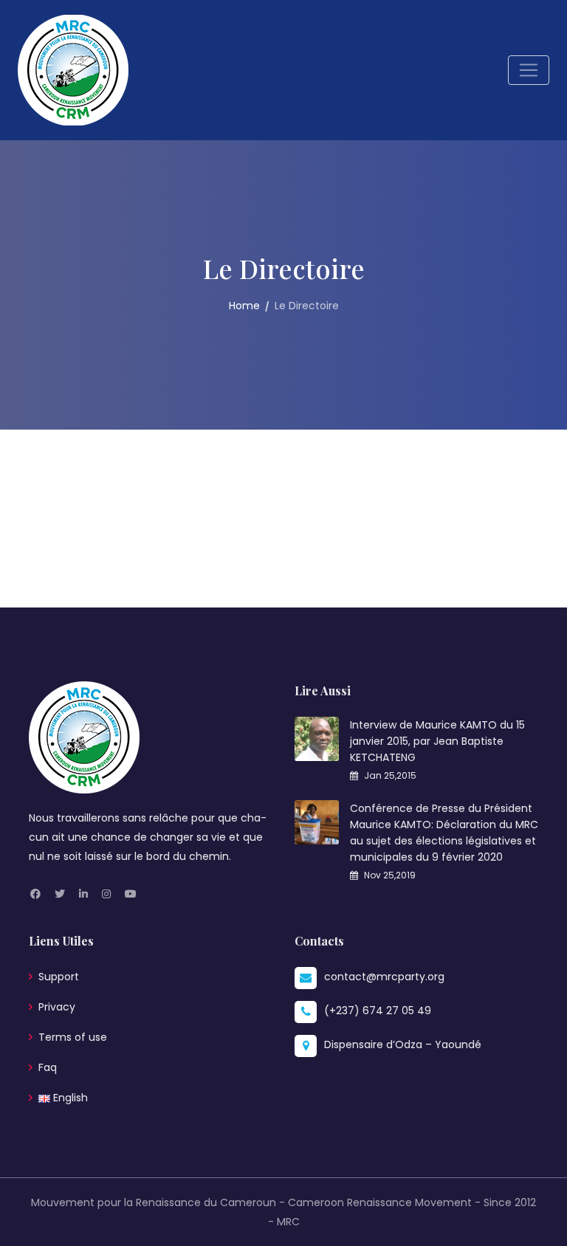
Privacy (56, 1006)
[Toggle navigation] (528, 70)
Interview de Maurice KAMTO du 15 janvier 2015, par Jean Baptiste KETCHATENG (437, 741)
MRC (288, 1221)
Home (244, 305)
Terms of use (72, 1037)
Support (58, 976)
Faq (47, 1067)
